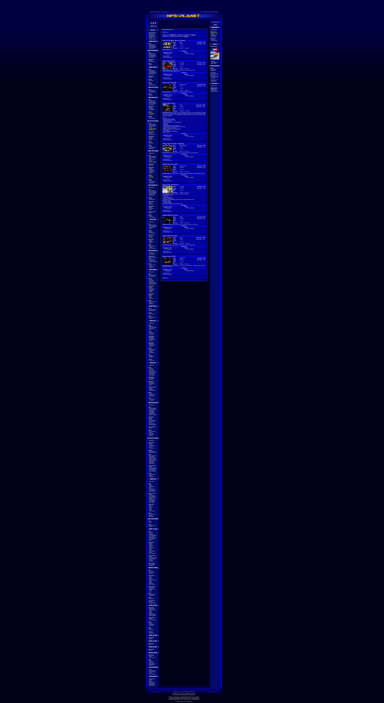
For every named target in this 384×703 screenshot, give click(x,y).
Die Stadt (151, 462)
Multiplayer (151, 129)
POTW (150, 679)
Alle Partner (214, 85)
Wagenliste (151, 337)
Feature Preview (153, 261)
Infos (150, 484)
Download (151, 587)
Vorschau (151, 369)
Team (150, 680)
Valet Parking (152, 248)
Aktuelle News (152, 32)
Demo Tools (152, 510)
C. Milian (151, 357)
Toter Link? (166, 56)
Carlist (150, 485)
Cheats (150, 172)
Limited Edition (152, 128)
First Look (151, 281)
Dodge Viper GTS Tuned (170, 164)
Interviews (151, 572)
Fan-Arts (151, 434)
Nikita (181, 42)
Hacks (150, 509)
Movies (151, 515)
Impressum (152, 685)
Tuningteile (151, 534)
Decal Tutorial (152, 471)
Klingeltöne (152, 352)
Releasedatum (152, 47)
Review (151, 198)
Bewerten (187, 48)
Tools (150, 508)
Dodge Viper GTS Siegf (169, 236)
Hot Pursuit (213, 35)
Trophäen (151, 108)
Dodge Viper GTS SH (169, 256)
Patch (150, 419)
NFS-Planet (193, 693)
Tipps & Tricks (152, 619)
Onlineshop (152, 678)
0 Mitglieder (213, 70)
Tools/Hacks (152, 345)
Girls (150, 487)
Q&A (150, 158)
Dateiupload (152, 674)
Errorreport (151, 683)
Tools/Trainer (152, 420)
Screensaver (152, 657)
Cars (150, 505)
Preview (151, 80)
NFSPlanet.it (214, 89)
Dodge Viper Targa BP (169, 82)
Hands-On (151, 114)
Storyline (151, 326)
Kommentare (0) (167, 57)
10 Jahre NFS (152, 39)
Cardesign (151, 632)
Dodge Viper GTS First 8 (170, 215)
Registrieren (214, 79)
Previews (151, 661)
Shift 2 (212, 34)
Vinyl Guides (152, 470)
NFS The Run (214, 32)
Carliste (151, 573)
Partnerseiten (152, 671)
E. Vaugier (151, 410)
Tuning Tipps (152, 499)
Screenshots (152, 84)
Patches (151, 165)
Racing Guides (152, 467)
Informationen (152, 455)
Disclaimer (151, 682)
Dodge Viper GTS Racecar (170, 185)
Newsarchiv (152, 33)
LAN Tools (151, 547)
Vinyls (150, 544)
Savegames (152, 421)
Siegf (181, 237)
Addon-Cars (152, 588)
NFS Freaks (214, 90)
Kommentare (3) (167, 139)
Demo (150, 127)
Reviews (151, 113)
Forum (150, 37)
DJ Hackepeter (183, 145)
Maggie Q (151, 355)
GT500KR (151, 338)
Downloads (151, 451)
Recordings (152, 374)
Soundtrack (152, 61)
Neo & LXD (182, 258)
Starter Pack (152, 260)
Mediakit (151, 435)
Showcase (151, 271)
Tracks (150, 577)
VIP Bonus (151, 171)
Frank (181, 105)
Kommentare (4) (167, 252)
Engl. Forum (152, 670)
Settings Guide (152, 282)
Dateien (151, 444)
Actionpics (151, 625)
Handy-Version (152, 459)
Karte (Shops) (152, 496)
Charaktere (151, 489)
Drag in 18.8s (152, 558)
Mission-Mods (152, 615)
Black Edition (152, 457)
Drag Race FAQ (152, 557)
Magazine (151, 498)
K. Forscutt (151, 399)
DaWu (181, 216)
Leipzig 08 (151, 360)
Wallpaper (151, 148)
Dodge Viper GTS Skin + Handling (173, 143)
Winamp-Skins (152, 424)
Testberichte (152, 199)
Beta (150, 258)
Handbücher (152, 134)
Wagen (150, 60)
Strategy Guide (152, 468)
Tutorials (151, 561)
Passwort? (213, 81)
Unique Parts (152, 497)
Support (151, 389)
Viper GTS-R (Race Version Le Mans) (173, 40)
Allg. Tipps (151, 501)
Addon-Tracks (152, 609)
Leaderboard (152, 254)
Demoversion (152, 579)
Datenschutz (152, 684)
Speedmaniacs (214, 91)
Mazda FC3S (152, 194)
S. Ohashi (151, 400)
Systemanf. (152, 48)
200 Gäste (213, 69)
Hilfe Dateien (152, 553)
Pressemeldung (153, 535)
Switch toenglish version (153, 26)
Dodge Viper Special (168, 103)
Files (150, 133)
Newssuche (152, 34)
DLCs (150, 139)
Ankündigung (152, 45)
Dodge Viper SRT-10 (168, 61)
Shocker (182, 45)
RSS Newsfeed (152, 36)
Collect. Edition (152, 414)
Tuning (150, 212)
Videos (150, 64)
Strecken (151, 208)
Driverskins (152, 584)
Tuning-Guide (152, 390)
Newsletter (151, 35)
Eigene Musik (152, 283)
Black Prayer (183, 84)
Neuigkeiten (152, 44)
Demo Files (152, 423)
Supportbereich (153, 452)
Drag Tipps (151, 502)
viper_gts (182, 62)
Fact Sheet (151, 536)
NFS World (213, 36)
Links (150, 672)
